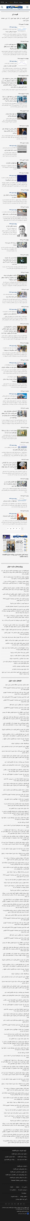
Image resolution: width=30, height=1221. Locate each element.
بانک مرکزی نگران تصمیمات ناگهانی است (10, 517)
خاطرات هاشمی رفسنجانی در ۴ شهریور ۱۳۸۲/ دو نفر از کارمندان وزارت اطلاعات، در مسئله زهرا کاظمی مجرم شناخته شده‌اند (16, 583)
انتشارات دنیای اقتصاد (22, 1166)
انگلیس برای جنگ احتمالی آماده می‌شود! (19, 652)
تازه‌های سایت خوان (15, 681)
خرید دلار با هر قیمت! (11, 180)
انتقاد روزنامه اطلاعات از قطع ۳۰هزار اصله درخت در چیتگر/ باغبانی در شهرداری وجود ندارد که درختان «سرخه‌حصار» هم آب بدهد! (15, 895)
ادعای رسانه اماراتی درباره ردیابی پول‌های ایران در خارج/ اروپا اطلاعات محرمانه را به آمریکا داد (15, 818)
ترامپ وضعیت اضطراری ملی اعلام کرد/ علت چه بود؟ (17, 879)
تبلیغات (17, 1187)
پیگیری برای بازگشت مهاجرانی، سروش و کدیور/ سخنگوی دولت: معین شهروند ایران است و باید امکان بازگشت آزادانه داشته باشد (15, 589)
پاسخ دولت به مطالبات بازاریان (9, 367)
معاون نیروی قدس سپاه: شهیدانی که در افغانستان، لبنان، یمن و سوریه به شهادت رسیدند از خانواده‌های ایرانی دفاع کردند (16, 724)
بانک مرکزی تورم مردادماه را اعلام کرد (20, 669)
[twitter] (21, 1204)
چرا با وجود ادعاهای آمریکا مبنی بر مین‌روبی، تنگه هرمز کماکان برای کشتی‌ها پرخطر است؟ (16, 779)
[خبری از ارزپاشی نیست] (22, 29)
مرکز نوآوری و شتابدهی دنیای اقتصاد (18, 1172)
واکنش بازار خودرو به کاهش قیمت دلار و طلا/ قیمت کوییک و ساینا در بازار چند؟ (15, 730)
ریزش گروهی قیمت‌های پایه (20, 450)
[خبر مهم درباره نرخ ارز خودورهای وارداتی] (22, 116)
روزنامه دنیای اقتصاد (22, 1157)
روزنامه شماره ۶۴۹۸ (13, 175)
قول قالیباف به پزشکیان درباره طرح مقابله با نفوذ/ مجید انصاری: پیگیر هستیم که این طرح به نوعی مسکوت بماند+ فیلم (16, 785)
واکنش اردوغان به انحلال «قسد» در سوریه (19, 655)
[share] (12, 1204)
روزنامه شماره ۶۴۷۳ (13, 394)
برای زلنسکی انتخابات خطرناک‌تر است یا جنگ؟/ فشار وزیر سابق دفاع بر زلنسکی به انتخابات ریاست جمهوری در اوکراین (15, 900)
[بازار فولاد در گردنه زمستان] (22, 500)
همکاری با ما (13, 1190)
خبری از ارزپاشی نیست (11, 32)
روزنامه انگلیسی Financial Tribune (19, 1180)
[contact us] (9, 1204)
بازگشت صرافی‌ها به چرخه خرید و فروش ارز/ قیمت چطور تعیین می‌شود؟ (9, 278)
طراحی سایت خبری (23, 1213)
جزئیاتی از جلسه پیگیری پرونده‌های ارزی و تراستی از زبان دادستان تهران (16, 790)
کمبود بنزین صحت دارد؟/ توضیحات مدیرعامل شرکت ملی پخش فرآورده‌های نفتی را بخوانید (16, 662)
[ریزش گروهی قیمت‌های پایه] (22, 447)
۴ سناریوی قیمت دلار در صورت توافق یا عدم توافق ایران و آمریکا (10, 47)
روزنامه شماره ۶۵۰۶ (13, 145)
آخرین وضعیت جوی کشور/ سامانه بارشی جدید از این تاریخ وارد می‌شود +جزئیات (15, 673)
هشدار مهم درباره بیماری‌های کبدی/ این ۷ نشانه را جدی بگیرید (16, 826)
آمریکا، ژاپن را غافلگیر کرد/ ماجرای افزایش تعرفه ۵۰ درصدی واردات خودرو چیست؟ (15, 713)
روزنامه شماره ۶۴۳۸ (13, 513)
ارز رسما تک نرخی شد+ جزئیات (11, 244)
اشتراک (11, 1187)
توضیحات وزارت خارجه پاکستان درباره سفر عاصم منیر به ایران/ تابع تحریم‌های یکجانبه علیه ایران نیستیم (16, 804)
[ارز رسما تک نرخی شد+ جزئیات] (22, 245)
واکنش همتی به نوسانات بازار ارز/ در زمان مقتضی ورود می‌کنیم (9, 131)
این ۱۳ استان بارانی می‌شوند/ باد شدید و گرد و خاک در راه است (15, 621)
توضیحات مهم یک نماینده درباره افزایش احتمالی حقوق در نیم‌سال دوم (16, 739)
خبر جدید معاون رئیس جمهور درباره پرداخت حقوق (17, 640)
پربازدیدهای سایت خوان (15, 566)
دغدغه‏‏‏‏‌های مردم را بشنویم (10, 314)
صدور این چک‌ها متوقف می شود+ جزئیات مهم (18, 872)
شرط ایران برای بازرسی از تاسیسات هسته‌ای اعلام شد (17, 606)
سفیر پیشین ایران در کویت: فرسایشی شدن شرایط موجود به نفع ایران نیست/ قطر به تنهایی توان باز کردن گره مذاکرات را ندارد (15, 757)
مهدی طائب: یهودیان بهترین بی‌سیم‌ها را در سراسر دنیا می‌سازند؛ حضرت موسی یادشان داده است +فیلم (16, 616)
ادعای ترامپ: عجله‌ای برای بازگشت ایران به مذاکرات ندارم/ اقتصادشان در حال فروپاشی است (16, 868)
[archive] (6, 1204)
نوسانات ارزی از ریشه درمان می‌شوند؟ (10, 380)
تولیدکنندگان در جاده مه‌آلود (10, 214)
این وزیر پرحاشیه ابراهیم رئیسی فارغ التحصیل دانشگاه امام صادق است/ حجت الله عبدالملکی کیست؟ (15, 863)
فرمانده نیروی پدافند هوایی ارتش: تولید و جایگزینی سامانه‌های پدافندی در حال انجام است (17, 644)
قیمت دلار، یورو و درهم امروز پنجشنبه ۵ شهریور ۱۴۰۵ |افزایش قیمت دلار (16, 688)
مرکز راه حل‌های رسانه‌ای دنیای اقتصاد (18, 1177)
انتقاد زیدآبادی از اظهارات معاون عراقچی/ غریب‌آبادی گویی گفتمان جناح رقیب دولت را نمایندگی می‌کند (16, 595)
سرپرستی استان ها (22, 1190)
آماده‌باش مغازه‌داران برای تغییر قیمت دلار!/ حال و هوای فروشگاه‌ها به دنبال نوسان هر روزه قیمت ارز (9, 414)
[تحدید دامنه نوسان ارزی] (22, 149)
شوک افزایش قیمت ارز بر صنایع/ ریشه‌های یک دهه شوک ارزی (10, 484)
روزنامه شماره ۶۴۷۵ (13, 363)
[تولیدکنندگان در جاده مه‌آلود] (22, 212)
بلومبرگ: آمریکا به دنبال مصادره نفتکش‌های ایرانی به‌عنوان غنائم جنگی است (15, 765)
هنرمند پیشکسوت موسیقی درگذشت (21, 666)
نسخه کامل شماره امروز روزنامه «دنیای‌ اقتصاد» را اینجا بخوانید (15, 555)
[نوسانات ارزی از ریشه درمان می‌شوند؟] (22, 379)
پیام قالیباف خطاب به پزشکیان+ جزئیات (20, 743)
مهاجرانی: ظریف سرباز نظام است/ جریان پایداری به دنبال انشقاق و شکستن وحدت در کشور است (16, 577)
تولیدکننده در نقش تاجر (11, 398)
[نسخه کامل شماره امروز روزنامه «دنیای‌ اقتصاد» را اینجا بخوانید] (15, 543)
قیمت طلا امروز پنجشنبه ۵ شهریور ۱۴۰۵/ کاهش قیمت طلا (15, 697)
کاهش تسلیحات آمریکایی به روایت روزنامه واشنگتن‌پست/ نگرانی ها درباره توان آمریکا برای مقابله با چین (16, 911)
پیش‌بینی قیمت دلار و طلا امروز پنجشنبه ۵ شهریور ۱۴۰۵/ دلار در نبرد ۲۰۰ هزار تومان (16, 599)
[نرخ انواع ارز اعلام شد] (22, 165)
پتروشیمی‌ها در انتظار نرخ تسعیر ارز (10, 196)
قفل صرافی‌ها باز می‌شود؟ (10, 350)
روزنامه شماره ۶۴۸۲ (13, 309)
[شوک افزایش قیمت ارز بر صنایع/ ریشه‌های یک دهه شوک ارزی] (22, 484)
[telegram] (18, 1204)
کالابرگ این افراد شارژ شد (23, 822)
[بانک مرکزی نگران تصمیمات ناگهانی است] (22, 516)
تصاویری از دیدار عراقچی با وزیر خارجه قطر (19, 705)
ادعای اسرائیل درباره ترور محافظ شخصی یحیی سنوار (17, 685)
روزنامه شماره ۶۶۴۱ (13, 27)
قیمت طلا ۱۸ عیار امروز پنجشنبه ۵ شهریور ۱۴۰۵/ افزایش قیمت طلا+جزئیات (16, 701)
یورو (2, 2)
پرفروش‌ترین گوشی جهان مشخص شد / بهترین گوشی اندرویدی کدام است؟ (16, 633)
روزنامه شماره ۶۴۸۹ (13, 210)
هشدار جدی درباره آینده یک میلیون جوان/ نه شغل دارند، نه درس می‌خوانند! (15, 849)
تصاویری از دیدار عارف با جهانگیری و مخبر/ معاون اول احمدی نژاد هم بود (16, 800)
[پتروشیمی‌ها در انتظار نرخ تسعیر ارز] (22, 195)
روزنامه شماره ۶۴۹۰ (13, 192)
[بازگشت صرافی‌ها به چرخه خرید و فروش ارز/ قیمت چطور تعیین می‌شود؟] (22, 277)
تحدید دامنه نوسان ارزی (11, 150)
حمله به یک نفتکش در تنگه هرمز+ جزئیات (19, 658)
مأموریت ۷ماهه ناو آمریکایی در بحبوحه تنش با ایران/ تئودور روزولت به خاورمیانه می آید (16, 886)
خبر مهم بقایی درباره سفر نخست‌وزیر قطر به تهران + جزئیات (15, 629)
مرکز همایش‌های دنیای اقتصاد (20, 1169)
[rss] (15, 1204)
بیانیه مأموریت (14, 1196)
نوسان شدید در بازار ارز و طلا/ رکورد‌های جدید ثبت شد (9, 432)
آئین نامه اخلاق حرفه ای (21, 1199)
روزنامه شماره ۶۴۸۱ (13, 345)
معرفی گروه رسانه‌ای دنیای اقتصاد (19, 1154)
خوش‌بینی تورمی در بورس (10, 66)
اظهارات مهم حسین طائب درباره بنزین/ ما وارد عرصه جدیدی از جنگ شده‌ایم (15, 752)
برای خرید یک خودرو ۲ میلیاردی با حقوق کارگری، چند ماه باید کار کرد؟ (16, 775)
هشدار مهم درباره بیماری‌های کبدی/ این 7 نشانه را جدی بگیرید (16, 1056)
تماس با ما (24, 1187)
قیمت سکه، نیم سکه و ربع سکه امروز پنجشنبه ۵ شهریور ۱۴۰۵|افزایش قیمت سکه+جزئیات (16, 693)
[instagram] (24, 1204)
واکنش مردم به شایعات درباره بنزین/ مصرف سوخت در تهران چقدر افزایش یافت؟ (15, 854)
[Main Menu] (27, 7)
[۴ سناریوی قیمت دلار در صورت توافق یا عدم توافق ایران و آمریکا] (22, 46)
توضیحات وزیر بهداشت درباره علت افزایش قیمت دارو (17, 762)
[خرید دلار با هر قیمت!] (22, 178)
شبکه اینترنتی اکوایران (10, 1157)
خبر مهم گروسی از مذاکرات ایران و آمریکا (19, 603)
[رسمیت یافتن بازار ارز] (22, 230)
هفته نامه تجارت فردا (22, 1159)
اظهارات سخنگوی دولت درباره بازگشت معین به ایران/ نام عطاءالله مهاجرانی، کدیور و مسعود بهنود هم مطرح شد (16, 625)
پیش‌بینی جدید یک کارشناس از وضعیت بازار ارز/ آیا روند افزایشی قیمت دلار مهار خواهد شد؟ (9, 466)
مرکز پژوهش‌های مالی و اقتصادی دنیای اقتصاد (16, 1175)
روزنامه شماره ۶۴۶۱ (13, 445)
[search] (2, 7)
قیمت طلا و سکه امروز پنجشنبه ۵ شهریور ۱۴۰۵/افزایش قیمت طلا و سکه (16, 708)
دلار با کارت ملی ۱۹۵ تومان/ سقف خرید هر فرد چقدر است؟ (15, 637)
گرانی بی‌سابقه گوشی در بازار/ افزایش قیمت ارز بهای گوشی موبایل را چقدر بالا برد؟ (9, 99)
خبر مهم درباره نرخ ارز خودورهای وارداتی (11, 115)
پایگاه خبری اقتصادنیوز (9, 1159)
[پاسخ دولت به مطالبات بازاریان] (22, 365)
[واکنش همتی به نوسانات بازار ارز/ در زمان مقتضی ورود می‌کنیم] (22, 131)
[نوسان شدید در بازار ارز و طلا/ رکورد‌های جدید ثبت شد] (22, 433)
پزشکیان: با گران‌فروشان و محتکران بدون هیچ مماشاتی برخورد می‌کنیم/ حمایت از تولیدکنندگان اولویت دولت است (9, 330)
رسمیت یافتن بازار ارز (11, 226)
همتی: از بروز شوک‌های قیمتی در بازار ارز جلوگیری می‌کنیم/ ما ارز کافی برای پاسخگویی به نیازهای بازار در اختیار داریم (15, 735)
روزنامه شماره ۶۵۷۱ (13, 61)
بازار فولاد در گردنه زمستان (10, 501)
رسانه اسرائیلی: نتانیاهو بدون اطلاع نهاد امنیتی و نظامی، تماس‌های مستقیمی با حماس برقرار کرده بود (16, 770)
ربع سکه (16, 2)
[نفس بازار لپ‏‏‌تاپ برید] (22, 295)
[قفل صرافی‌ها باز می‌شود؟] (22, 348)
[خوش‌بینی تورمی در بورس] (22, 63)
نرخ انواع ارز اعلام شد (11, 163)
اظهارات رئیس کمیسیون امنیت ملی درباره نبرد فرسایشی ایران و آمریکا (15, 747)
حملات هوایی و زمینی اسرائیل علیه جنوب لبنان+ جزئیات (16, 882)
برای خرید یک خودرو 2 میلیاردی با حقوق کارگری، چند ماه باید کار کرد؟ (16, 1005)
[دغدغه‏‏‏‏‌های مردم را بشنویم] (22, 311)
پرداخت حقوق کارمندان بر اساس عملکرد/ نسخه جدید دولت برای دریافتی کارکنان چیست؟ (15, 648)
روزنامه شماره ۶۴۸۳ (13, 292)
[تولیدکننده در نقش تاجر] (22, 396)
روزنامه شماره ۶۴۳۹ (13, 498)
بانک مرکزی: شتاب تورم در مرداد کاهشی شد (19, 808)
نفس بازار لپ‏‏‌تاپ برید (11, 297)
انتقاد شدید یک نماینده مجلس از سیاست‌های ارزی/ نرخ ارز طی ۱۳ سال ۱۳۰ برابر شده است (10, 261)
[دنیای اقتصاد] (14, 7)
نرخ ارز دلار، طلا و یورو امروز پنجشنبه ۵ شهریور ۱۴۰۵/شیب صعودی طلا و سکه (15, 795)
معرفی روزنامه (23, 1196)
